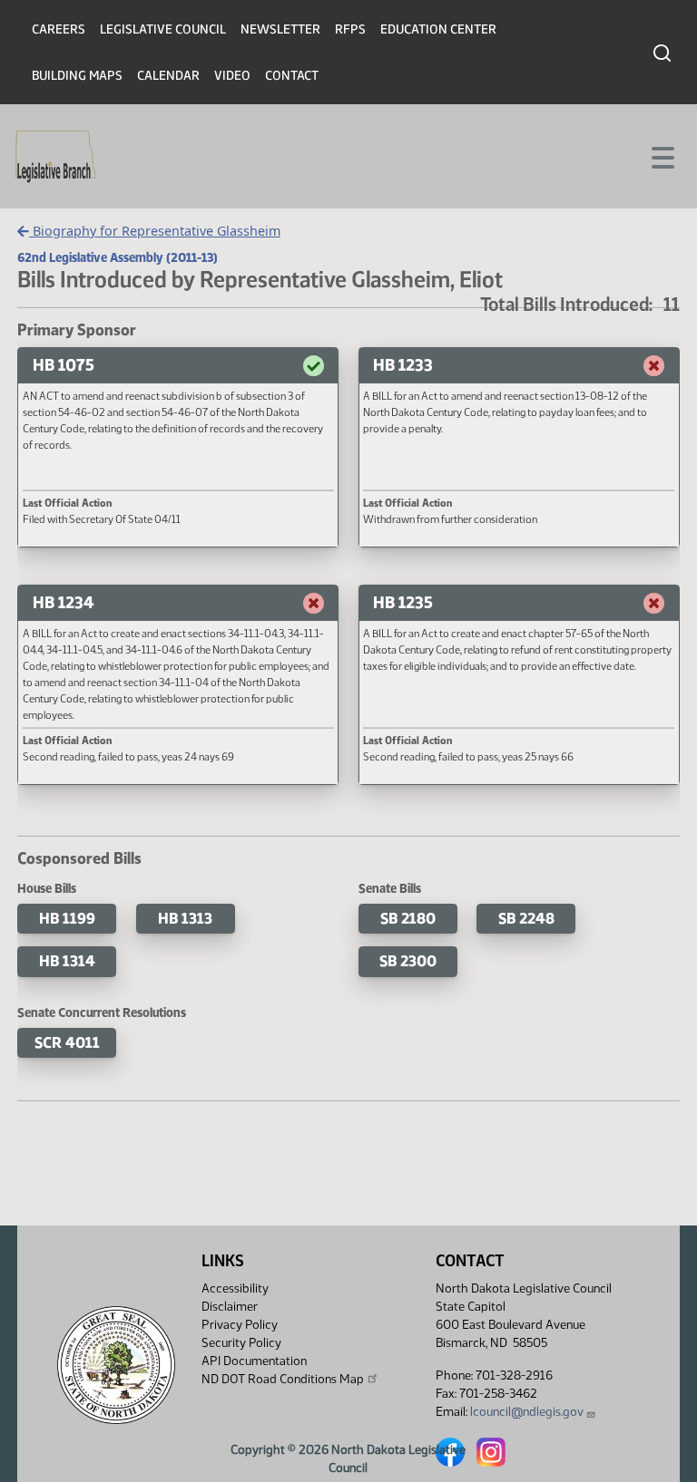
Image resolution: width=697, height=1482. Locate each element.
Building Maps (77, 75)
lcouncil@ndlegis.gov (527, 1411)
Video (232, 75)
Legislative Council (163, 29)
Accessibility (235, 1288)
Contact (292, 75)
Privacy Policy (239, 1324)
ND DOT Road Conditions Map (282, 1379)
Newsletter (280, 29)
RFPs (350, 29)
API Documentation (254, 1361)
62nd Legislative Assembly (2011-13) (117, 257)
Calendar (168, 75)
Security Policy (241, 1343)
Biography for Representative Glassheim (154, 230)
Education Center (438, 29)
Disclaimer (229, 1306)
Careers (58, 29)
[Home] (56, 157)
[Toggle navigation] (661, 156)
